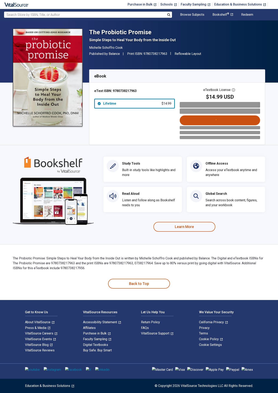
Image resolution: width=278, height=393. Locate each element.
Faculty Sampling (194, 4)
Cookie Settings (210, 345)
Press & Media (36, 328)
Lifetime (137, 103)
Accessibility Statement (100, 322)
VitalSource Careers (39, 333)
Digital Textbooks (95, 345)
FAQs (145, 328)
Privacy (204, 328)
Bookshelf (220, 14)
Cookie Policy (209, 339)
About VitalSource (38, 322)
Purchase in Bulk (140, 4)
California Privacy (212, 322)
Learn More (184, 227)
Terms (203, 333)
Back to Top (139, 283)
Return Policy (150, 322)
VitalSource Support (155, 333)
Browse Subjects (192, 14)
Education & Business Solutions (238, 4)
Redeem (247, 14)
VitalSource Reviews (40, 350)
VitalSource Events (39, 339)
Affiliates (89, 328)
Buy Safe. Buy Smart (97, 350)
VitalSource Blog (37, 345)
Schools (167, 4)
